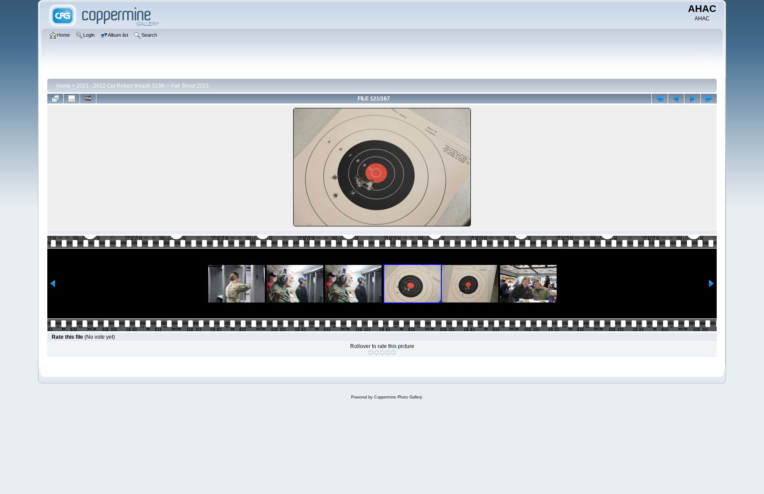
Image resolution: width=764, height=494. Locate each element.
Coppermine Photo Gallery (398, 397)
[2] (376, 352)
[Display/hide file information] (72, 98)
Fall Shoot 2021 (190, 86)
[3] (382, 352)
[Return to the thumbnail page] (55, 98)
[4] (388, 352)
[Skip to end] (709, 98)
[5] (394, 352)
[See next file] (692, 98)
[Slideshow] (88, 98)
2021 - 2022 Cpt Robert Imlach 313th (120, 86)
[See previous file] (676, 98)
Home (63, 86)
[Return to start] (660, 98)
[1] (371, 352)
